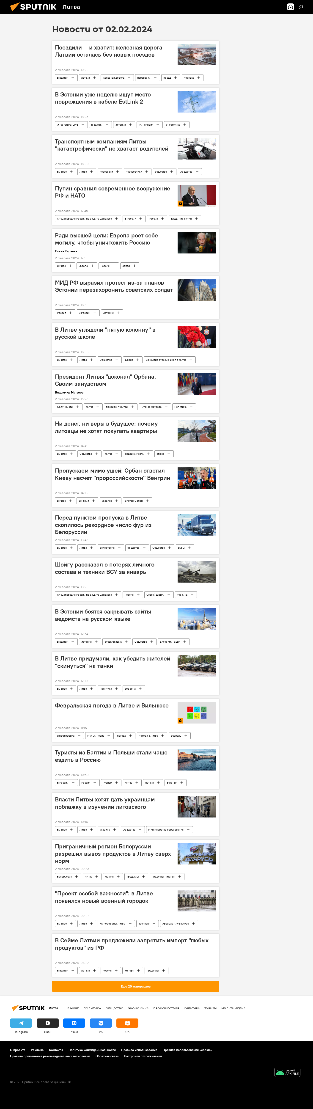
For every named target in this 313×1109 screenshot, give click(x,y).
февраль (176, 735)
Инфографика (65, 735)
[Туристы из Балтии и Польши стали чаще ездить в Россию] (197, 760)
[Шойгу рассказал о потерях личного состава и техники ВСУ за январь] (197, 572)
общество (161, 171)
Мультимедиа (95, 735)
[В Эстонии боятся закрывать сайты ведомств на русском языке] (197, 619)
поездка (189, 77)
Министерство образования (166, 829)
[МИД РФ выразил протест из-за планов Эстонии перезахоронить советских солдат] (197, 290)
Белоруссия (107, 547)
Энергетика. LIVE (67, 124)
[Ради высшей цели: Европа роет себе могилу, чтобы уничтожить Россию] (197, 242)
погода (121, 735)
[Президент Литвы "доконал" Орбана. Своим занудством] (197, 384)
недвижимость (134, 453)
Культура (192, 1008)
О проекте (17, 1050)
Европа (83, 265)
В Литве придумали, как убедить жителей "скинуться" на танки (112, 662)
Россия (153, 218)
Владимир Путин (181, 218)
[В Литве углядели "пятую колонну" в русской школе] (197, 337)
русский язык (113, 641)
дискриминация (170, 641)
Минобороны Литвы (113, 923)
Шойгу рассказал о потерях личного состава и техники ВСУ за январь (104, 568)
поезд (167, 77)
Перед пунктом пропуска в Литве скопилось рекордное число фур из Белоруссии (103, 524)
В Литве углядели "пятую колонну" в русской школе (105, 333)
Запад (126, 265)
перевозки (144, 77)
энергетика (173, 124)
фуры (181, 547)
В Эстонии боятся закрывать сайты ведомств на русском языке (103, 615)
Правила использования (139, 1050)
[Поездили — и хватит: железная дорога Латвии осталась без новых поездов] (197, 55)
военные (143, 923)
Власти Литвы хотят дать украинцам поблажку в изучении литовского (105, 803)
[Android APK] (287, 1073)
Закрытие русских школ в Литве (166, 359)
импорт (129, 970)
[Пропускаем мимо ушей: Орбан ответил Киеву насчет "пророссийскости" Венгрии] (197, 478)
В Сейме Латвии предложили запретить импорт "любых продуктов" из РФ (132, 944)
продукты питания (163, 876)
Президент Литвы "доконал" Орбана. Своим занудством (105, 380)
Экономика (138, 1008)
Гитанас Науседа (151, 406)
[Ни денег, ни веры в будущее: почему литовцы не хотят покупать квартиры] (197, 431)
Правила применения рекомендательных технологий (50, 1056)
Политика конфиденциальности (92, 1050)
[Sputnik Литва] (35, 13)
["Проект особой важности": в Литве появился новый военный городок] (197, 900)
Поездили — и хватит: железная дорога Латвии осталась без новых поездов (108, 51)
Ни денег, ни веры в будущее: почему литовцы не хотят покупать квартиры (106, 427)
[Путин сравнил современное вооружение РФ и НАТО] (197, 195)
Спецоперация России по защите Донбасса (84, 218)
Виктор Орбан (134, 500)
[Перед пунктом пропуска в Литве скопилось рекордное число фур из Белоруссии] (197, 525)
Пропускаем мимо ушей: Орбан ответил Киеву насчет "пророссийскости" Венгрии (112, 474)
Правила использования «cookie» (187, 1050)
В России (130, 218)
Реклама (37, 1050)
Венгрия (84, 500)
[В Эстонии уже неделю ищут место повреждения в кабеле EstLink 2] (197, 102)
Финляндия (146, 124)
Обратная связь (107, 1056)
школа (129, 359)
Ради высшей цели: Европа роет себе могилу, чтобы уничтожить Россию (106, 239)
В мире (61, 265)
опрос (160, 453)
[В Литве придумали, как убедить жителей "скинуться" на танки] (197, 666)
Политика (180, 406)
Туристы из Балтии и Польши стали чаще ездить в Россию (111, 756)
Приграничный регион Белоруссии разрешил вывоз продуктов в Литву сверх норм (113, 853)
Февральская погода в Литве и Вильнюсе (112, 705)
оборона (130, 688)
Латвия (85, 77)
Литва (83, 171)
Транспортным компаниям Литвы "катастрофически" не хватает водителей (111, 145)
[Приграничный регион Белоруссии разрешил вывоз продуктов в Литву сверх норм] (197, 853)
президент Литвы (117, 406)
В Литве (62, 171)
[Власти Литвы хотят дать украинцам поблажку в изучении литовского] (197, 806)
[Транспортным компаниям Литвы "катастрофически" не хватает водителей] (197, 149)
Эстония (120, 124)
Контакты (56, 1050)
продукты (132, 876)
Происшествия (166, 1008)
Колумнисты (65, 406)
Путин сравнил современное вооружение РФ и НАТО (112, 192)
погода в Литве (148, 735)
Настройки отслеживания (143, 1056)
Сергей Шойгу (155, 594)
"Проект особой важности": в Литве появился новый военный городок (104, 897)
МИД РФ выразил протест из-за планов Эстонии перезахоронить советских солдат (114, 286)
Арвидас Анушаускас (175, 923)
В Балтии (62, 77)
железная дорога (113, 77)
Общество (186, 171)
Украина (107, 500)
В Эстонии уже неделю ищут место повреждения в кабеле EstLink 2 (103, 98)
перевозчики (134, 171)
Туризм (107, 782)
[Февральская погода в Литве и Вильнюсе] (197, 713)
